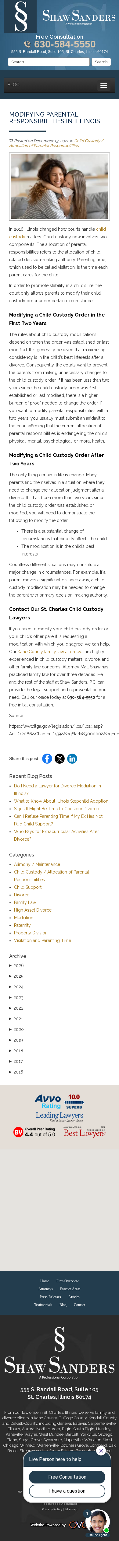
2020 (16, 1029)
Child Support (27, 887)
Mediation (23, 917)
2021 (16, 1018)
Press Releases (50, 1297)
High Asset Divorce (33, 910)
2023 (16, 997)
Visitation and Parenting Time (42, 940)
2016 (16, 1072)
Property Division (31, 932)
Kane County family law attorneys (50, 651)
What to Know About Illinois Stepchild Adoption (61, 801)
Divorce (21, 894)
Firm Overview (67, 1281)
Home (44, 1281)
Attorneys (45, 1289)
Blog (14, 84)
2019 (16, 1040)
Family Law (25, 902)
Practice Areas (70, 1289)
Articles (74, 1297)
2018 (16, 1050)
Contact (79, 1305)
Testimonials (43, 1305)
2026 (16, 965)
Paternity (22, 925)
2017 (16, 1061)
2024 (16, 986)
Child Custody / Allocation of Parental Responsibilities (56, 143)
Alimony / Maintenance (37, 864)
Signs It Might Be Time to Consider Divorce (56, 808)
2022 (16, 1008)
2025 (16, 976)
